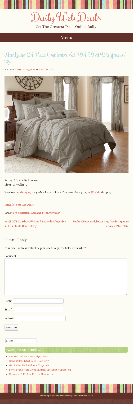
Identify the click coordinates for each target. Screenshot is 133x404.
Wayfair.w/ (54, 212)
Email (8, 309)
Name (8, 301)
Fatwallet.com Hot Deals (19, 205)
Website (9, 318)
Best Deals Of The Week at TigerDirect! (28, 356)
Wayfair (95, 192)
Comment (10, 256)
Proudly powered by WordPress (55, 395)
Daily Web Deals (66, 17)
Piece (45, 212)
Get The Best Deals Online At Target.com (29, 365)
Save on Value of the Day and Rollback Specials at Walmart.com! (40, 369)
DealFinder (46, 69)
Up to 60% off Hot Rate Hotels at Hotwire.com (31, 374)
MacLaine (35, 212)
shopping (25, 192)
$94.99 (13, 212)
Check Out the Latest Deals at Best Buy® (29, 361)
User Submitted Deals (82, 395)
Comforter (23, 212)
